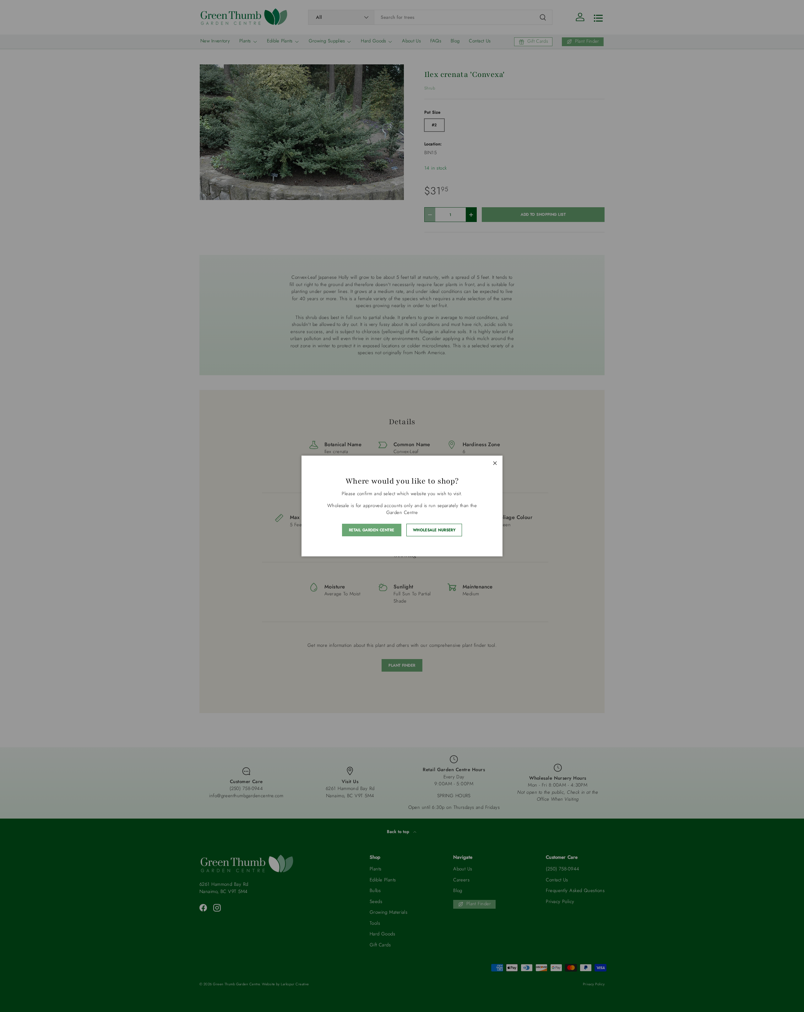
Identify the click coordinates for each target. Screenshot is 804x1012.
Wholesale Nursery (434, 530)
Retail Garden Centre (371, 530)
